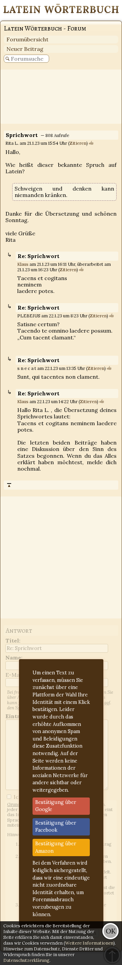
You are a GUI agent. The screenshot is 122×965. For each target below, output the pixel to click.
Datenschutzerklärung (26, 960)
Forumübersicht (27, 39)
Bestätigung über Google (55, 806)
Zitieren (77, 143)
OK (111, 931)
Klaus (22, 264)
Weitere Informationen (89, 943)
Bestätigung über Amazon (55, 847)
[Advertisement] (61, 97)
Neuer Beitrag (24, 48)
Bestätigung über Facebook (55, 826)
